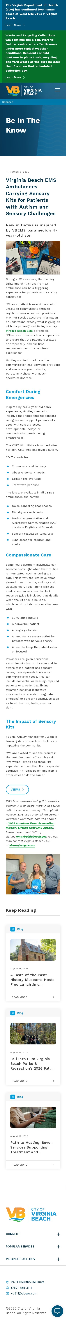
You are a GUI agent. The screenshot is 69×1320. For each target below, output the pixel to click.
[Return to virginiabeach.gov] (31, 1214)
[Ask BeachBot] (57, 1311)
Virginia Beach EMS (19, 330)
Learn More (13, 25)
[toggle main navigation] (57, 90)
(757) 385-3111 (21, 1288)
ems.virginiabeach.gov (31, 836)
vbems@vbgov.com (22, 845)
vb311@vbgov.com (24, 1293)
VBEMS (15, 789)
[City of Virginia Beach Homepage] (24, 90)
